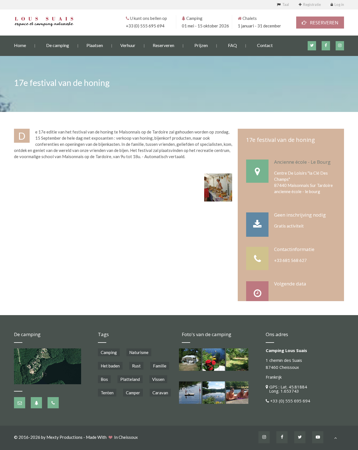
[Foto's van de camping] (190, 359)
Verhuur (127, 45)
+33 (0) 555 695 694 (145, 25)
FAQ (232, 45)
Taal (285, 4)
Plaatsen (94, 45)
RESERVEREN (322, 22)
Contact (265, 45)
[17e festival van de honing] (218, 187)
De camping (57, 45)
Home (20, 45)
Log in (339, 4)
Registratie (312, 4)
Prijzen (201, 45)
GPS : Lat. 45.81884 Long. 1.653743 (286, 389)
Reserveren (163, 45)
